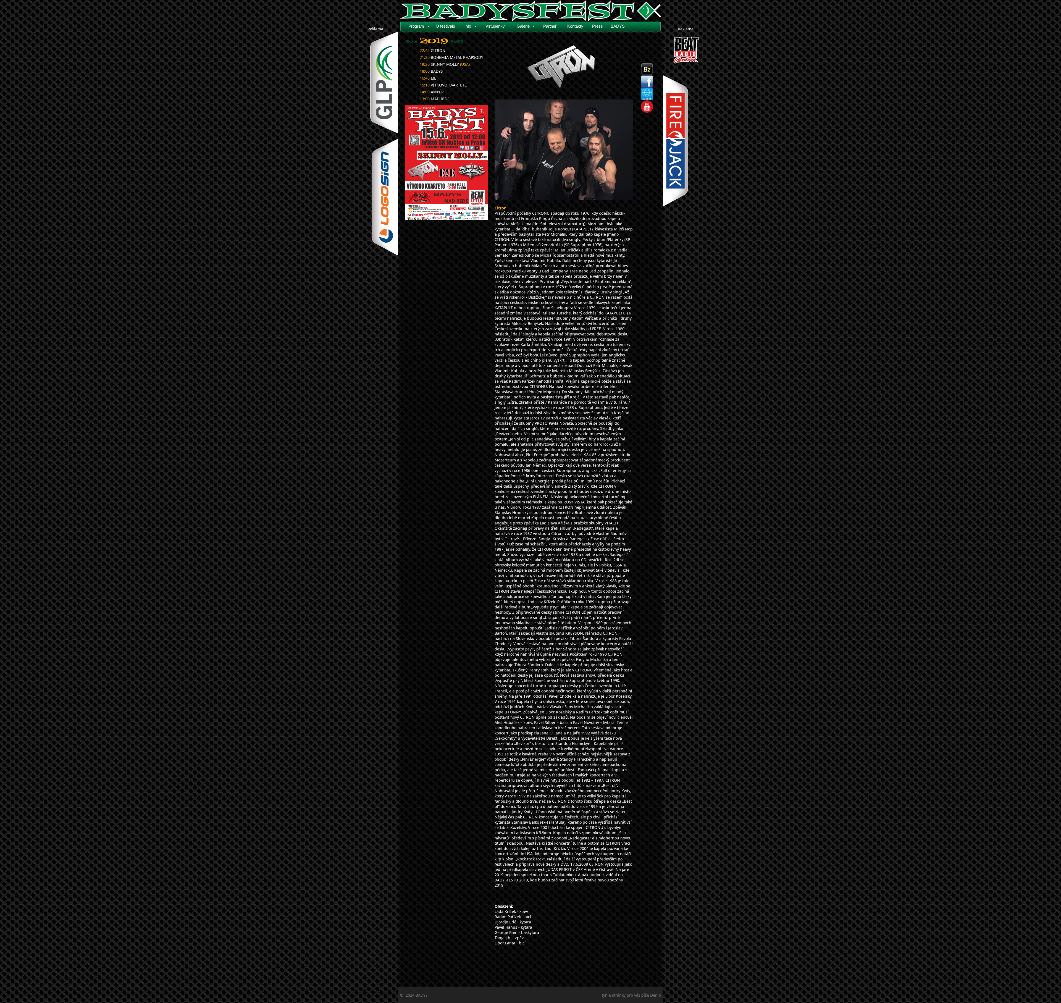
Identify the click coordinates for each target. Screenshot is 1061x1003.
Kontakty (575, 26)
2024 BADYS (417, 995)
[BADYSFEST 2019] (446, 162)
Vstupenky (495, 26)
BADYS (618, 26)
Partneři (550, 26)
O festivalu (445, 26)
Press (597, 26)
